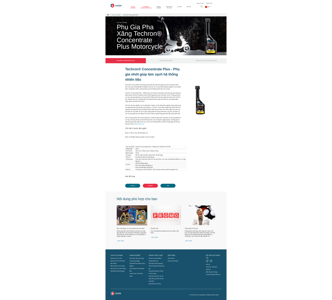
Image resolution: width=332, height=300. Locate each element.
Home (108, 14)
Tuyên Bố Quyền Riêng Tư (213, 274)
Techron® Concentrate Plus (146, 7)
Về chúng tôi (171, 258)
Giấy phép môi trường (155, 283)
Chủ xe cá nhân (132, 7)
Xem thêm (120, 241)
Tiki (168, 185)
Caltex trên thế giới (173, 261)
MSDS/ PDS (209, 3)
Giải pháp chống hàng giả (117, 271)
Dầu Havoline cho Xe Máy (117, 266)
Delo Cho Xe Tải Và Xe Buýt (118, 268)
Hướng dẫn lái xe (153, 261)
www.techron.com (138, 124)
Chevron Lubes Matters (155, 258)
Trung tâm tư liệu (169, 7)
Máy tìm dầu (200, 3)
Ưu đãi (179, 6)
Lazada (132, 185)
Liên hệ (188, 6)
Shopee (150, 185)
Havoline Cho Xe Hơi (116, 258)
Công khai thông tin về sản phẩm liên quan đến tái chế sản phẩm (156, 278)
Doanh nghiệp (159, 7)
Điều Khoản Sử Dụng (212, 272)
